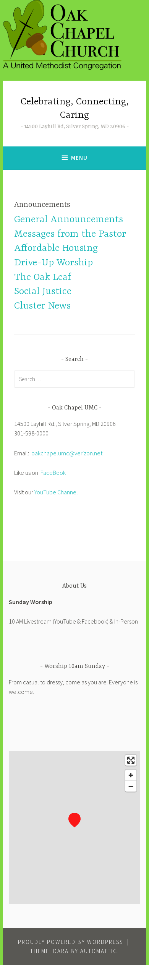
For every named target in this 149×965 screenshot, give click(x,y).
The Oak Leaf (42, 277)
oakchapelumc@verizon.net (66, 453)
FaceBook (53, 472)
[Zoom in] (130, 775)
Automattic (98, 951)
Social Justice (42, 291)
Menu (79, 157)
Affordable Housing (56, 248)
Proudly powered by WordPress (70, 942)
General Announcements (68, 219)
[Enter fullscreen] (130, 760)
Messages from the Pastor (70, 234)
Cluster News (42, 306)
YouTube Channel (56, 492)
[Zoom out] (130, 786)
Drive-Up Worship (53, 262)
